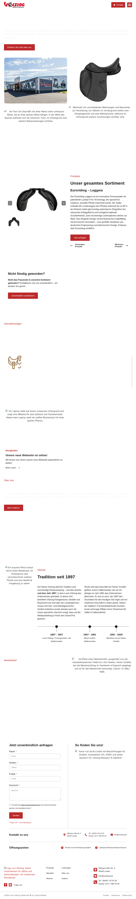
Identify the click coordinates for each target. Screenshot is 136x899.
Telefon (13, 763)
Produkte (50, 868)
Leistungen (66, 868)
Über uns (65, 873)
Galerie (65, 878)
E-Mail (12, 774)
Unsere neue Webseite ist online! (26, 455)
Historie (49, 878)
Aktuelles (50, 873)
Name (12, 751)
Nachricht (14, 785)
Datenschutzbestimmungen (31, 805)
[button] (129, 4)
